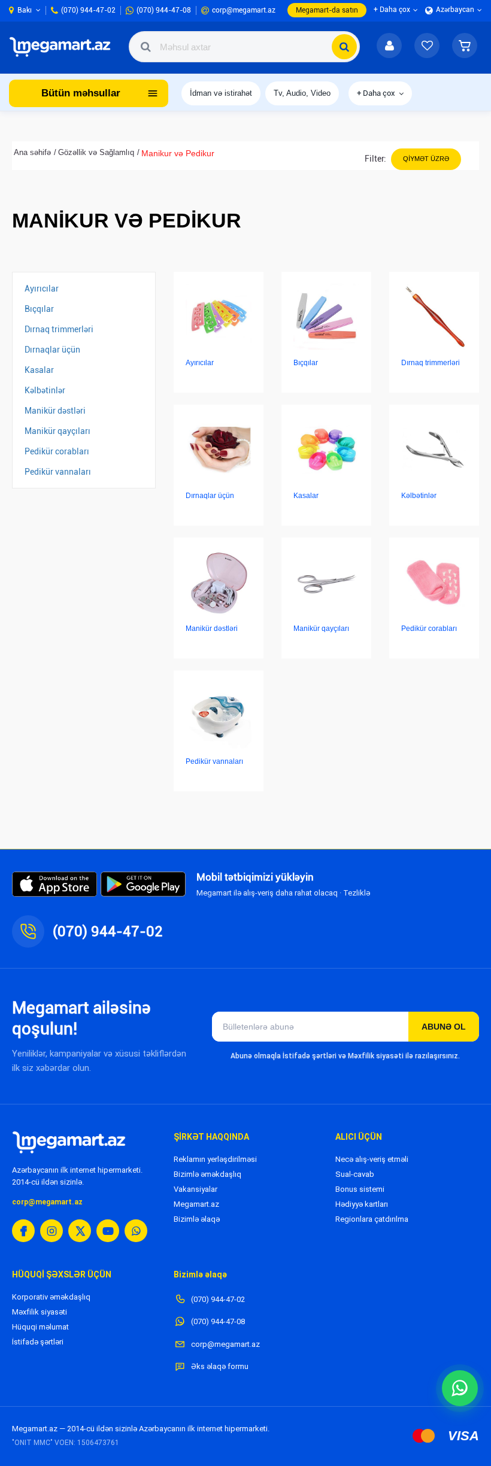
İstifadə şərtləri (37, 1341)
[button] (464, 46)
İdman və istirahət (221, 93)
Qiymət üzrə (426, 158)
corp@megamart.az (47, 1202)
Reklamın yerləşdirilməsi (215, 1159)
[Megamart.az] (69, 1142)
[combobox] (244, 46)
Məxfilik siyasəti (39, 1311)
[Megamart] (63, 46)
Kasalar (39, 370)
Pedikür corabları (57, 451)
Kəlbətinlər (45, 390)
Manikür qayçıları (57, 431)
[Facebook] (23, 1230)
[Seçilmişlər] (427, 46)
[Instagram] (51, 1230)
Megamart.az (196, 1204)
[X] (79, 1230)
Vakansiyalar (195, 1189)
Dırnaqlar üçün (52, 349)
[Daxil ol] (389, 46)
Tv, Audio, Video (302, 93)
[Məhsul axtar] (344, 46)
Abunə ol (444, 1026)
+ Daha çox (376, 93)
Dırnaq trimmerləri (59, 329)
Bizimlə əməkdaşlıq (207, 1174)
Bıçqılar (39, 309)
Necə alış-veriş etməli (371, 1159)
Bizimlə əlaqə (197, 1219)
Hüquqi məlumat (40, 1326)
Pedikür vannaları (58, 471)
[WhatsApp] (136, 1230)
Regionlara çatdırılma (371, 1219)
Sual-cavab (354, 1174)
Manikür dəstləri (55, 410)
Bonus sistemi (359, 1189)
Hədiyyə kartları (361, 1204)
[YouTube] (107, 1230)
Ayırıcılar (42, 288)
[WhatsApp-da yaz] (460, 1388)
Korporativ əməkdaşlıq (51, 1296)
